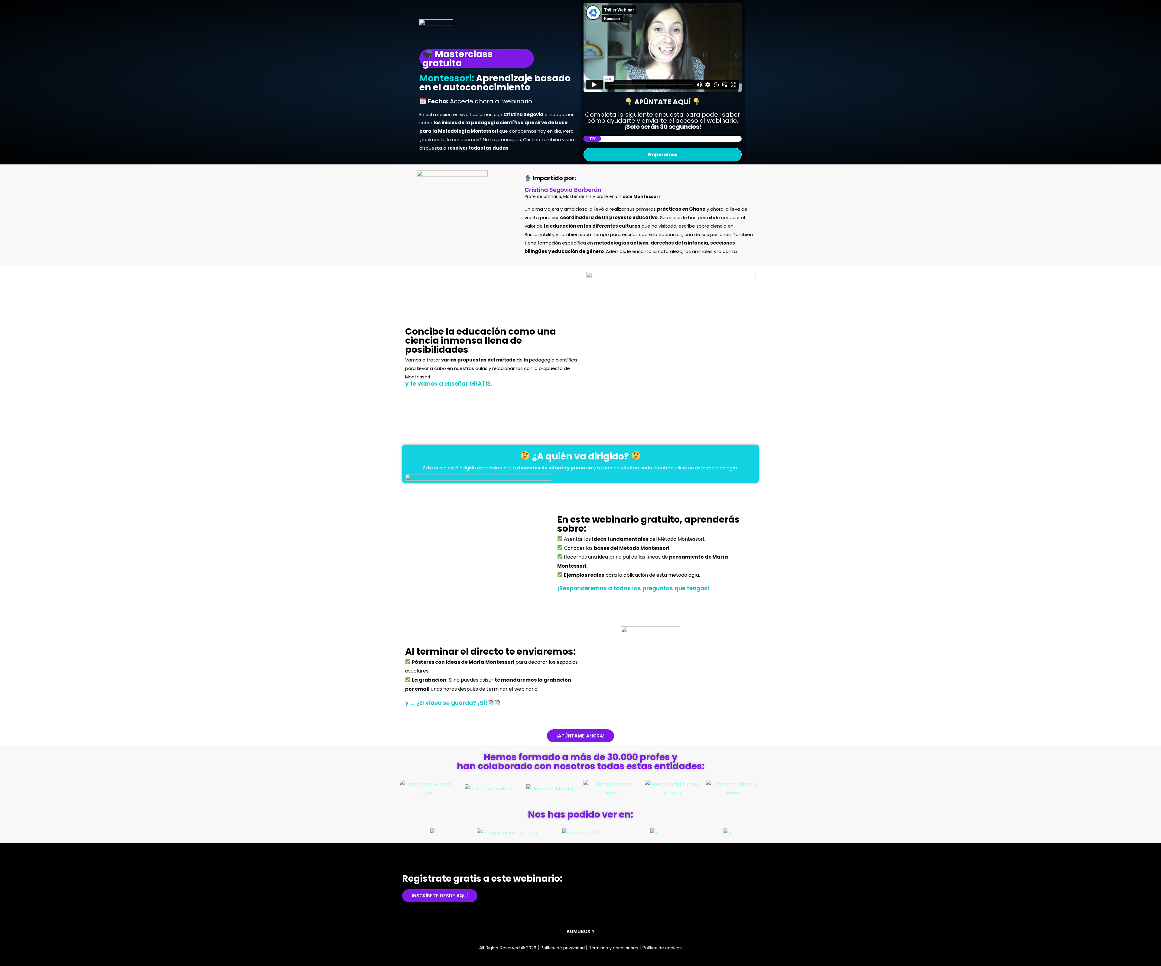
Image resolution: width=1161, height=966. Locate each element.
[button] (663, 47)
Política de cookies (662, 948)
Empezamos (663, 154)
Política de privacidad (562, 948)
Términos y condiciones (613, 948)
